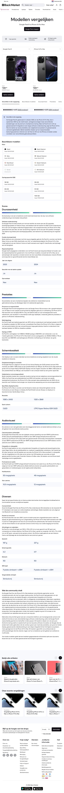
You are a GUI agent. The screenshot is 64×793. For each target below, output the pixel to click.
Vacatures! (5, 752)
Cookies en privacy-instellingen (47, 759)
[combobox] (16, 49)
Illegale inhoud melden (48, 769)
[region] (32, 673)
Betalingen (23, 752)
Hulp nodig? (50, 5)
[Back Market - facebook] (11, 755)
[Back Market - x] (15, 755)
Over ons (5, 743)
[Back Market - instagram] (4, 755)
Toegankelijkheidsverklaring (10, 750)
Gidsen (22, 766)
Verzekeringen (24, 761)
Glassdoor (59, 746)
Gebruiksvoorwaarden (48, 746)
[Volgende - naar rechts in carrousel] (60, 657)
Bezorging (22, 754)
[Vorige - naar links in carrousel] (56, 657)
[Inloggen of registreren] (56, 5)
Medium (59, 748)
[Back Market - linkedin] (7, 755)
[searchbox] (34, 5)
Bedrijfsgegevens (46, 767)
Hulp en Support (24, 763)
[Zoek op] (22, 5)
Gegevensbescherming (48, 757)
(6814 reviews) (53, 110)
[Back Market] (11, 5)
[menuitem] (15, 9)
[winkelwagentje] (60, 5)
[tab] (10, 101)
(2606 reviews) (22, 110)
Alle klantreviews (24, 772)
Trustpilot (59, 743)
